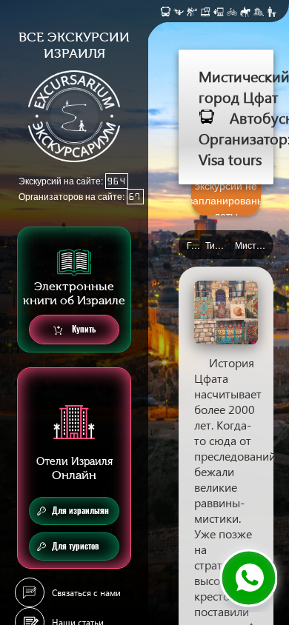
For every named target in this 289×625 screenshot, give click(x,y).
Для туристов (75, 546)
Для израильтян (80, 510)
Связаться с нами (86, 592)
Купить (83, 329)
